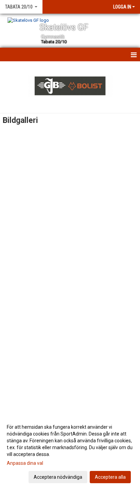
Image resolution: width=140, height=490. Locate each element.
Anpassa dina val (25, 463)
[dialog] (70, 451)
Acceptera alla (110, 477)
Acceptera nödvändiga (58, 477)
